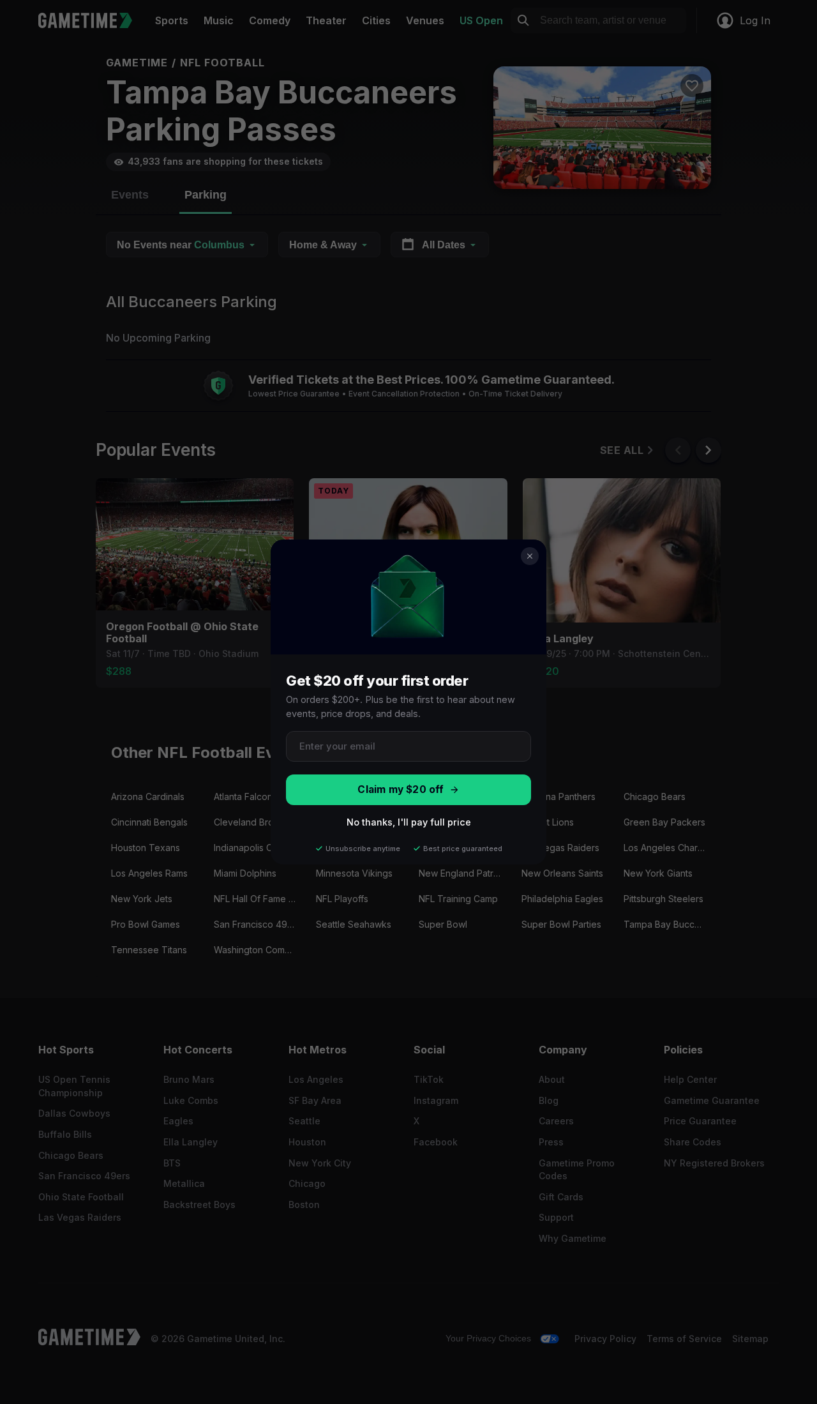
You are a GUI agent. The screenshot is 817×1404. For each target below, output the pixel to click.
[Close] (530, 556)
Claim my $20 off (400, 789)
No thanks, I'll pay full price (409, 822)
